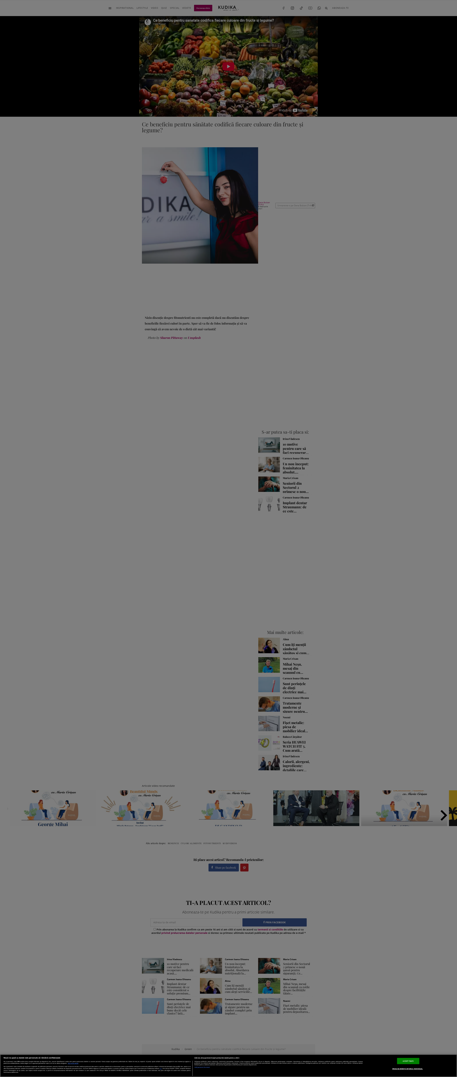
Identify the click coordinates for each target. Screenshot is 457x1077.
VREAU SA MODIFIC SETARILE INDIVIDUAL (407, 1069)
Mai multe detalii (73, 1063)
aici (161, 1068)
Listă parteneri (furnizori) (202, 1067)
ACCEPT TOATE (408, 1061)
